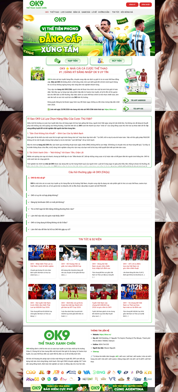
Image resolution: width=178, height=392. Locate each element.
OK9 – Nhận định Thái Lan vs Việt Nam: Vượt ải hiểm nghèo (42, 265)
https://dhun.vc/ (105, 335)
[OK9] (36, 4)
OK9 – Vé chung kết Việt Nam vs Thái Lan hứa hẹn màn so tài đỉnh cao (132, 305)
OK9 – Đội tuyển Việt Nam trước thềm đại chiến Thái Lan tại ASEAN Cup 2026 (40, 305)
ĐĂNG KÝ (132, 4)
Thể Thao (54, 12)
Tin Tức (115, 12)
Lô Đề (94, 12)
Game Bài (86, 12)
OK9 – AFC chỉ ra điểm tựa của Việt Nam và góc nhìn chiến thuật (132, 266)
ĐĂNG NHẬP (146, 4)
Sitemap (96, 352)
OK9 (47, 12)
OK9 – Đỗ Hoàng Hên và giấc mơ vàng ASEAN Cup (71, 265)
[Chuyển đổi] (29, 178)
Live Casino (66, 12)
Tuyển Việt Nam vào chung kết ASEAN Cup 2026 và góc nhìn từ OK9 (101, 305)
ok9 (116, 356)
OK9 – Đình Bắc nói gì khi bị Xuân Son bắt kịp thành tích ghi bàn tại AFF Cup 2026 (72, 305)
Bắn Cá (76, 12)
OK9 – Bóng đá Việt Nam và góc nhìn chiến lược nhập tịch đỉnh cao (101, 266)
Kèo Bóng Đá (127, 12)
